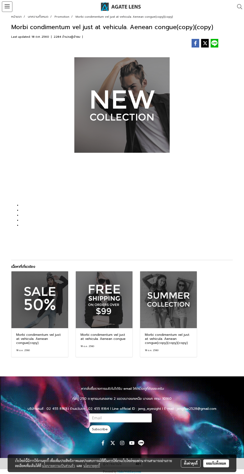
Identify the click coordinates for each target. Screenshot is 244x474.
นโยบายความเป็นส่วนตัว (58, 465)
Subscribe (100, 429)
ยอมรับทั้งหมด (216, 463)
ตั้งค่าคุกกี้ (191, 463)
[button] (238, 6)
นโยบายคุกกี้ (91, 465)
